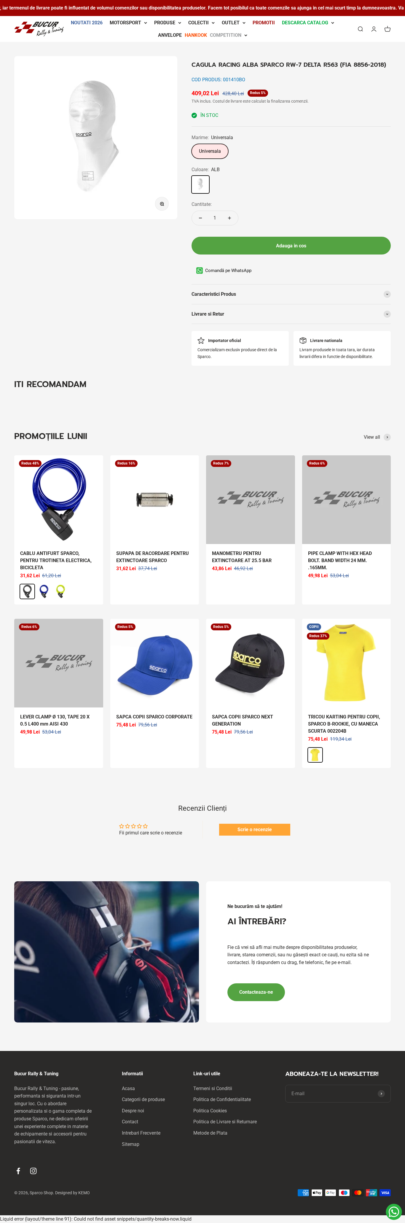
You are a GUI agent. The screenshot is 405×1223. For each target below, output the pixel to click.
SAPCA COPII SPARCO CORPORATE (154, 717)
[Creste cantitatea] (229, 218)
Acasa (128, 1088)
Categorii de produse (143, 1099)
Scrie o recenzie (254, 829)
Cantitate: (202, 204)
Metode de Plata (210, 1133)
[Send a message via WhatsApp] (394, 1212)
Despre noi (133, 1111)
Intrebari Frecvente (141, 1133)
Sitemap (130, 1144)
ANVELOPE (199, 35)
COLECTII (198, 23)
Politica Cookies (210, 1111)
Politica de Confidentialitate (222, 1099)
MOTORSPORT (125, 23)
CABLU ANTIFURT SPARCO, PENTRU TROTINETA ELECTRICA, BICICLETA (56, 560)
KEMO (84, 1192)
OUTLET (231, 23)
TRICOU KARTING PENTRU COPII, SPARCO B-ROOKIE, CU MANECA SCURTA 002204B (344, 724)
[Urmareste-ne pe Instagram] (33, 1171)
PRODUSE (164, 23)
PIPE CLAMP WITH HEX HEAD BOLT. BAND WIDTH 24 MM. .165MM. (340, 560)
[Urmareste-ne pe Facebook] (18, 1171)
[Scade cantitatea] (200, 218)
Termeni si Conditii (212, 1088)
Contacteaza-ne (256, 992)
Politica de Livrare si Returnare (225, 1122)
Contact (130, 1122)
